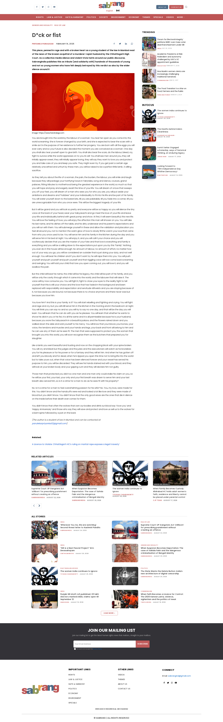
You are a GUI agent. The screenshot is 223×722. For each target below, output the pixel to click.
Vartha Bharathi (67, 553)
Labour (145, 140)
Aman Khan (64, 602)
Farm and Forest (164, 95)
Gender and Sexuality (42, 25)
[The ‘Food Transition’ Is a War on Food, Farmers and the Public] (149, 91)
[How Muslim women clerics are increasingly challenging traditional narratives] (149, 76)
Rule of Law (59, 25)
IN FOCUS (148, 105)
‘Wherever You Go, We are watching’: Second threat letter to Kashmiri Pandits (80, 526)
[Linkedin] (126, 43)
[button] (186, 7)
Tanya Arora (146, 602)
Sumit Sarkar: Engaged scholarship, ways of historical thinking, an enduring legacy (171, 150)
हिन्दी (118, 10)
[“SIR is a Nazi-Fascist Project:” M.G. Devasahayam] (44, 553)
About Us (162, 7)
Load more (109, 613)
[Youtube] (54, 7)
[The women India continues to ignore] (149, 116)
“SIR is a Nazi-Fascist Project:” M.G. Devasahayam (77, 549)
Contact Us (176, 7)
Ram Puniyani (162, 175)
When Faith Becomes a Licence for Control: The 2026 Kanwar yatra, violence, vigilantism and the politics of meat (162, 596)
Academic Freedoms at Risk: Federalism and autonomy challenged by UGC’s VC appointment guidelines (170, 58)
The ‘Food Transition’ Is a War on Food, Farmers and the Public (171, 89)
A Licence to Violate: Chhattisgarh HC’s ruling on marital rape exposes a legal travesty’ (76, 444)
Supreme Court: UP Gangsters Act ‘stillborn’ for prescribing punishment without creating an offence (49, 491)
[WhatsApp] (48, 7)
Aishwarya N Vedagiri (165, 135)
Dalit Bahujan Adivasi (148, 121)
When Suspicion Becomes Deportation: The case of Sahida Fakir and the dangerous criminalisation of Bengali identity (162, 550)
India (159, 48)
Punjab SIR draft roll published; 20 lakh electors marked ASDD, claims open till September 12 (79, 596)
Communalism (163, 80)
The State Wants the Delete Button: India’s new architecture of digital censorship (162, 572)
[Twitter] (42, 7)
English (109, 10)
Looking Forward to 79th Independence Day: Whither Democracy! (169, 169)
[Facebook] (37, 7)
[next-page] (39, 505)
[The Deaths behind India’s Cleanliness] (149, 135)
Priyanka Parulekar (42, 43)
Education (161, 66)
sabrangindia (38, 497)
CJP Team (157, 500)
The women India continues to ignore (78, 571)
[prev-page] (33, 505)
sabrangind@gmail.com (179, 675)
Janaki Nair (161, 157)
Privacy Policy (97, 649)
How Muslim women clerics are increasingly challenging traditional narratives (171, 74)
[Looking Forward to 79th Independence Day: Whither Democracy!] (149, 172)
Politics (144, 568)
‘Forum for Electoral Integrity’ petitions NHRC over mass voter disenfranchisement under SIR (171, 42)
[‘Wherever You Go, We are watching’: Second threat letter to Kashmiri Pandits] (44, 530)
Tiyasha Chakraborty (166, 117)
